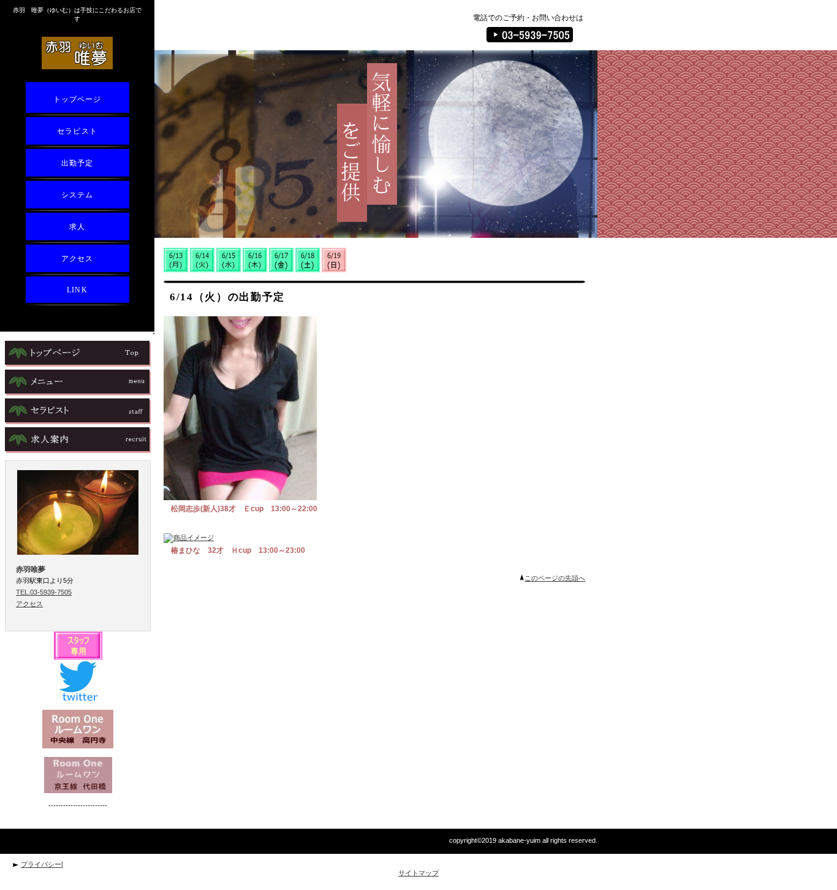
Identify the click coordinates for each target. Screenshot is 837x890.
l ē (78, 440)
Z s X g (78, 411)
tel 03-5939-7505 (530, 34)
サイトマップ (418, 873)
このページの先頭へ (555, 578)
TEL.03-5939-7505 (44, 592)
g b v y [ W (78, 354)
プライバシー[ (42, 864)
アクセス (29, 603)
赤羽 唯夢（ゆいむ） (77, 52)
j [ (78, 382)
